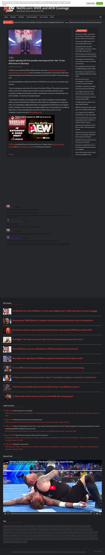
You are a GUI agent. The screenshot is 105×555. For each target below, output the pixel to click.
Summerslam (8, 538)
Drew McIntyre (55, 529)
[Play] (5, 514)
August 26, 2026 (64, 422)
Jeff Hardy (8, 532)
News (6, 17)
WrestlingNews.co (35, 112)
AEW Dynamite (16, 526)
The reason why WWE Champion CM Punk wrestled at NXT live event (84, 42)
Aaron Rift (11, 66)
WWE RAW (8, 542)
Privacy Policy (98, 551)
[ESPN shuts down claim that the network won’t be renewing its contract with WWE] (50, 22)
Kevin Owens (50, 532)
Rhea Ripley (15, 535)
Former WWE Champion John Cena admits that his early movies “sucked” (84, 93)
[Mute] (97, 514)
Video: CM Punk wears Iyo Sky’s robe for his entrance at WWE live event (85, 153)
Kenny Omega (38, 532)
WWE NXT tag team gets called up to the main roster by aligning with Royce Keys (85, 108)
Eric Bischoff (67, 529)
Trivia (52, 17)
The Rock (19, 538)
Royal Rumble (48, 535)
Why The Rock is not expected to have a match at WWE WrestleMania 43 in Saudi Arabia (85, 74)
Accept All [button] (99, 3)
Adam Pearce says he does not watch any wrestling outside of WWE (85, 98)
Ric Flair (25, 535)
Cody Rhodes (43, 529)
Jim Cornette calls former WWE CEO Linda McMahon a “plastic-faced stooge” (85, 113)
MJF (83, 532)
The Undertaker (30, 538)
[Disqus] (39, 224)
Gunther (77, 529)
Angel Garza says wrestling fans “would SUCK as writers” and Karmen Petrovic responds (85, 127)
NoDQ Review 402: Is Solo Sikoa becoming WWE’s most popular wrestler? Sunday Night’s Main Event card (85, 49)
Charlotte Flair (9, 529)
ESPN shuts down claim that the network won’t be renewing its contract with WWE (73, 22)
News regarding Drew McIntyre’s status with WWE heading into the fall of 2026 (85, 67)
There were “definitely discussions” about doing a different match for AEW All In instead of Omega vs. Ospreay (85, 120)
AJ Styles (40, 526)
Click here (12, 144)
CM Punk (11, 154)
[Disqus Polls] (38, 181)
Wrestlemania (75, 538)
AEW (6, 526)
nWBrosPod (9, 410)
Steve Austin (91, 535)
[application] (52, 487)
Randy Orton (92, 532)
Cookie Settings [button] (90, 3)
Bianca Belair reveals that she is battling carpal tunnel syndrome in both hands (85, 87)
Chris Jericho (21, 529)
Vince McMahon (62, 538)
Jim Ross (17, 532)
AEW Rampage (29, 526)
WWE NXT (93, 538)
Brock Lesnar (72, 526)
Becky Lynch (50, 526)
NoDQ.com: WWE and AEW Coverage (43, 8)
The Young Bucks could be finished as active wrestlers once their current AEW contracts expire (85, 61)
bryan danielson (84, 526)
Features (21, 17)
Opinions (13, 17)
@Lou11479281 (10, 435)
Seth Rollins (69, 535)
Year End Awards (31, 17)
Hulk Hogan (87, 529)
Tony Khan (42, 538)
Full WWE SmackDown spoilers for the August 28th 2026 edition (85, 103)
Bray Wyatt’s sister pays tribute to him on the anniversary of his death (85, 141)
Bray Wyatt (61, 526)
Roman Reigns (36, 535)
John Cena (27, 532)
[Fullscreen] (100, 514)
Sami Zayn (59, 535)
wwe (84, 538)
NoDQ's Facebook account (25, 147)
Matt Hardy (61, 532)
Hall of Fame (44, 17)
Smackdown (80, 535)
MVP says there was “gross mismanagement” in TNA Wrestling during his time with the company (84, 81)
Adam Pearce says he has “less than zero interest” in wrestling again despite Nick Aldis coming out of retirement (85, 134)
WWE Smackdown (20, 542)
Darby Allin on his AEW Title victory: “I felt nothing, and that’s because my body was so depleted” (85, 147)
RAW (6, 535)
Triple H (51, 538)
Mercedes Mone (73, 532)
